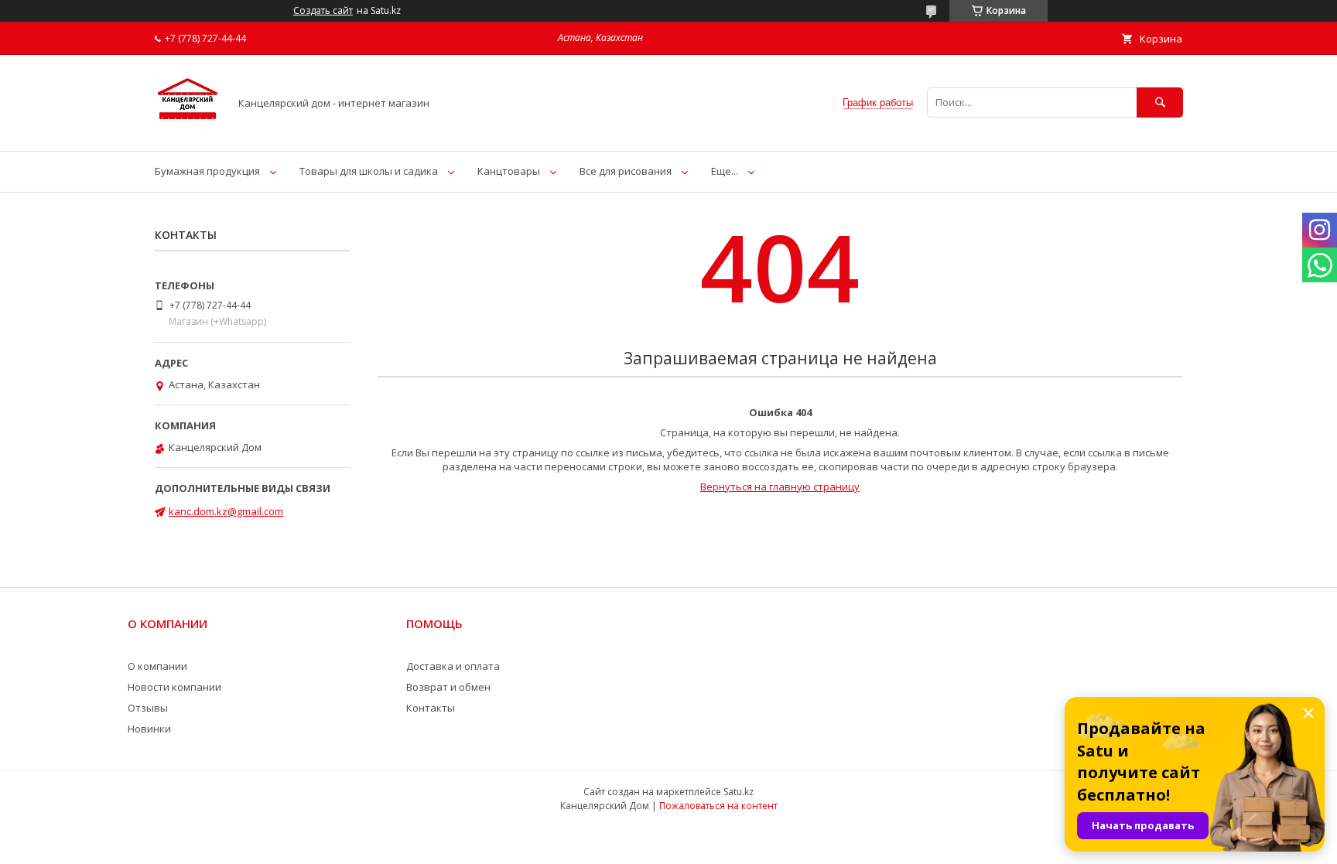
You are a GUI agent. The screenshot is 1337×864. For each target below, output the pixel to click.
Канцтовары (508, 171)
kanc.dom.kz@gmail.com (226, 511)
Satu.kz (738, 791)
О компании (157, 666)
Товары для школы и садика (368, 171)
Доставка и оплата (453, 666)
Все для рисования (626, 171)
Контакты (430, 708)
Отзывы (148, 708)
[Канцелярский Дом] (188, 131)
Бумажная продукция (207, 171)
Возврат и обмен (448, 687)
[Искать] (1160, 102)
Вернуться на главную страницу (780, 486)
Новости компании (174, 687)
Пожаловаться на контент (718, 805)
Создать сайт (323, 10)
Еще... (724, 171)
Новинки (149, 729)
